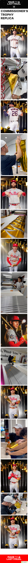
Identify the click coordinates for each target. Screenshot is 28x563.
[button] (14, 6)
